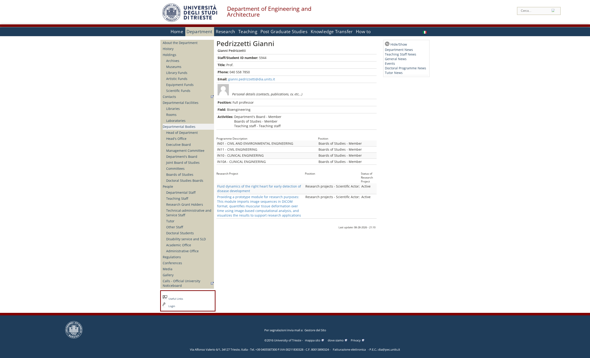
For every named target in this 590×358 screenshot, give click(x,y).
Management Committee (185, 150)
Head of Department (182, 132)
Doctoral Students (180, 233)
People (168, 186)
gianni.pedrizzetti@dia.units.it (251, 79)
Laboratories (176, 120)
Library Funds (176, 72)
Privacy (356, 340)
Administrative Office (182, 251)
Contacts (169, 96)
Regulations (172, 257)
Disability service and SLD (186, 239)
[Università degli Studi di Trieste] (189, 20)
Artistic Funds (176, 78)
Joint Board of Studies (183, 162)
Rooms (171, 114)
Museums (173, 67)
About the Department (180, 43)
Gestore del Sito (315, 330)
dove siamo (336, 340)
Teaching (247, 32)
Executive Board (178, 144)
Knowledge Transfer (332, 32)
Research (225, 32)
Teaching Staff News (400, 54)
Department (199, 32)
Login (171, 306)
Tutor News (394, 72)
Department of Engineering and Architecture (269, 11)
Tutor (170, 221)
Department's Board (181, 156)
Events (390, 63)
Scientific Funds (178, 90)
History (168, 49)
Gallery (168, 275)
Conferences (172, 263)
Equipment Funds (180, 84)
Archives (172, 61)
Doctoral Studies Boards (184, 180)
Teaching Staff (177, 198)
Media (167, 269)
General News (396, 59)
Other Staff (174, 227)
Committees (175, 168)
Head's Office (176, 138)
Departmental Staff (180, 192)
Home (177, 32)
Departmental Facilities (180, 102)
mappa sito (312, 340)
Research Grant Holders (184, 204)
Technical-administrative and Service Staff (188, 212)
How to (363, 32)
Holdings (169, 55)
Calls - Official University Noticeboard (181, 283)
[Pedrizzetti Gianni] (425, 31)
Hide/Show (398, 44)
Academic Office (178, 245)
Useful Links (175, 298)
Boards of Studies (179, 174)
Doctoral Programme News (405, 68)
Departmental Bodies (179, 126)
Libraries (173, 108)
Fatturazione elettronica (349, 349)
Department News (399, 49)
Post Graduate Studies (283, 32)
